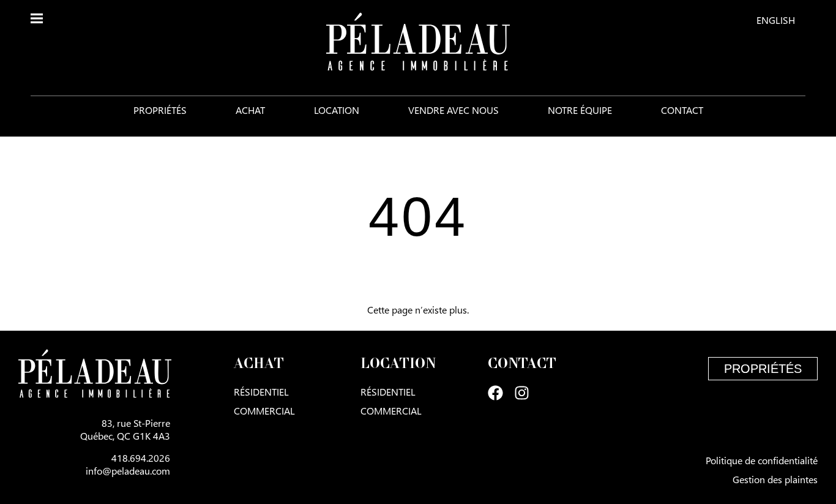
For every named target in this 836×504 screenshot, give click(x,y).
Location (336, 109)
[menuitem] (775, 19)
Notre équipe (580, 109)
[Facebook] (495, 393)
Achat (250, 109)
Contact (682, 109)
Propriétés (160, 109)
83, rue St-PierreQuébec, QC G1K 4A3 (125, 429)
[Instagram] (521, 393)
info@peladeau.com (128, 470)
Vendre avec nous (453, 109)
